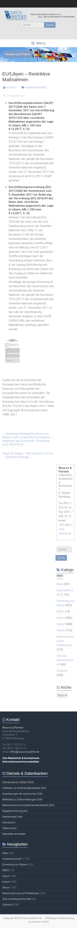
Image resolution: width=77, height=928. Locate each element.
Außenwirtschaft (36, 87)
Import (61, 624)
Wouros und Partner (18, 54)
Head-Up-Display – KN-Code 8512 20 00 (27, 455)
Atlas (60, 584)
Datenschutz (9, 828)
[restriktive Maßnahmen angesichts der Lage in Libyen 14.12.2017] (12, 339)
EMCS (60, 611)
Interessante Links (12, 816)
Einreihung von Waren (14, 864)
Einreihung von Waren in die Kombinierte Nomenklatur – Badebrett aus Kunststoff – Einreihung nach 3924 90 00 (27, 439)
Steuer (61, 630)
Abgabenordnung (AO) (15, 811)
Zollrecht (62, 670)
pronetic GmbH (40, 921)
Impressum (8, 822)
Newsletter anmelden (14, 833)
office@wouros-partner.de (24, 751)
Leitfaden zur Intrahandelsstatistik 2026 (24, 788)
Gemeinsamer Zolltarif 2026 (18, 782)
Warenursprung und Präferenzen (20, 893)
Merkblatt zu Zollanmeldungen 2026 (22, 799)
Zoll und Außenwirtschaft (65, 660)
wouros (11, 87)
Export (61, 618)
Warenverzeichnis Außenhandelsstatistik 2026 (28, 805)
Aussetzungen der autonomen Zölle (22, 793)
